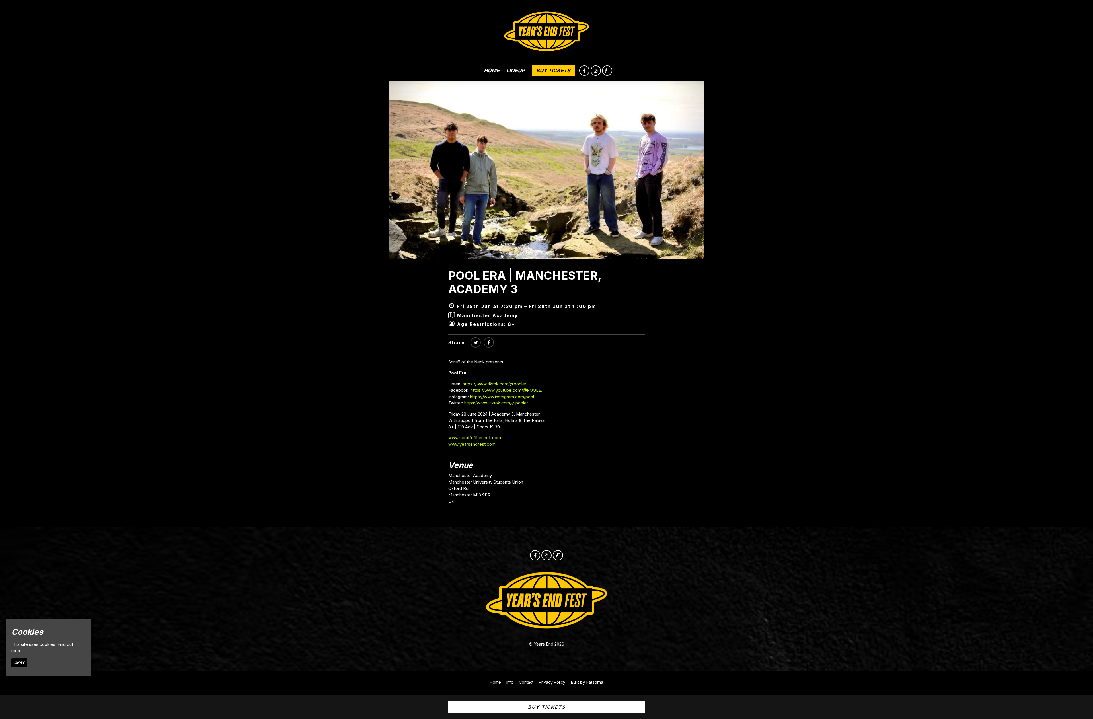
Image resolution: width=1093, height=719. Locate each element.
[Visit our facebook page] (584, 70)
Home (492, 70)
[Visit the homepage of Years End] (546, 30)
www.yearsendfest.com (472, 444)
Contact (526, 682)
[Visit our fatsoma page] (607, 70)
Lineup (515, 70)
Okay (19, 662)
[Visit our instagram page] (596, 70)
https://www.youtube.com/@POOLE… (508, 390)
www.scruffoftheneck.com (474, 437)
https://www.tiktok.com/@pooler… (496, 384)
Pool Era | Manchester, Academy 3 (524, 282)
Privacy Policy (552, 682)
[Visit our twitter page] (476, 342)
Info (509, 682)
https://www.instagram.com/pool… (503, 396)
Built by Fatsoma (587, 682)
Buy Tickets (553, 70)
